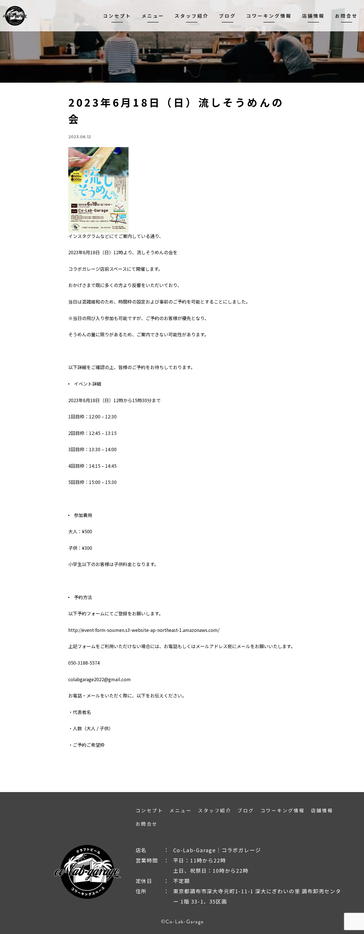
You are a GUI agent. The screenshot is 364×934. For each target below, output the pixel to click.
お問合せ (346, 15)
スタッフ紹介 (192, 15)
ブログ (227, 15)
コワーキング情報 (269, 15)
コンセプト (117, 15)
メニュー (153, 15)
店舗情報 (313, 15)
